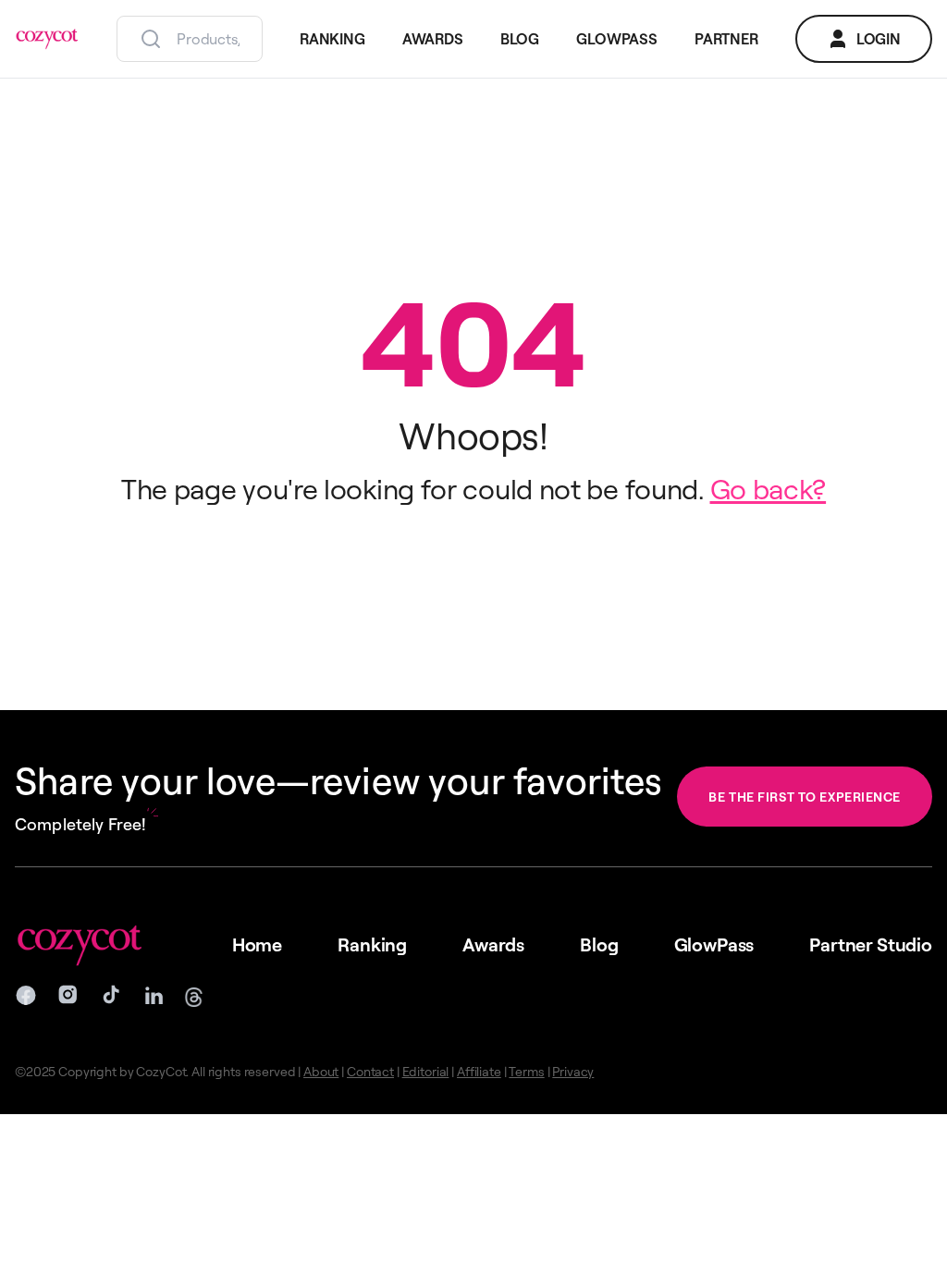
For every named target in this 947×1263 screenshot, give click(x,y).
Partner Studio (870, 944)
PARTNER (726, 39)
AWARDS (432, 39)
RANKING (332, 39)
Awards (493, 944)
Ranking (372, 944)
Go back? (768, 488)
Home (257, 944)
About (320, 1071)
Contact (370, 1071)
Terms (526, 1071)
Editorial (425, 1071)
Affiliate (479, 1071)
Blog (599, 944)
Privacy (573, 1071)
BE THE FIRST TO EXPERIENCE (804, 796)
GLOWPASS (617, 39)
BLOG (519, 39)
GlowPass (714, 944)
